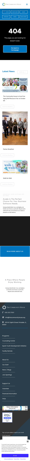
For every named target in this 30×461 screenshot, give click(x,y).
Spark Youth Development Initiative (14, 346)
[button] (27, 441)
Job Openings (7, 375)
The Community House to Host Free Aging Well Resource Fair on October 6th (14, 98)
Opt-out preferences (8, 458)
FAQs (4, 399)
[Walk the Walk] (15, 167)
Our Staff (5, 365)
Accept (15, 455)
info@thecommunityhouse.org (15, 317)
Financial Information (9, 394)
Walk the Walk (7, 178)
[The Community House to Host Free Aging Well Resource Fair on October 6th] (15, 85)
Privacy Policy (16, 458)
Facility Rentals (7, 351)
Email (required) (6, 435)
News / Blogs (6, 370)
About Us (5, 360)
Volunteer (5, 389)
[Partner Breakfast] (15, 128)
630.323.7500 (9, 312)
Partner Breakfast (8, 149)
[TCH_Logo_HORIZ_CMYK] (11, 3)
